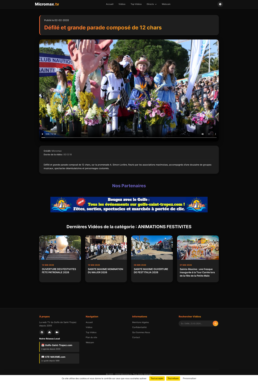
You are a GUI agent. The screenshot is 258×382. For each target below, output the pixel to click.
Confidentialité (139, 327)
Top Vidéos (136, 4)
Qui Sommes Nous (141, 332)
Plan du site (91, 337)
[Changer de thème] (220, 4)
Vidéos (122, 4)
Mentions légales (140, 322)
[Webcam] (57, 332)
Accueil (109, 4)
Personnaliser (189, 378)
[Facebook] (42, 332)
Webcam (166, 4)
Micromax (47, 4)
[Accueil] (49, 332)
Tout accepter (157, 378)
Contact (136, 337)
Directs (150, 4)
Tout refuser (173, 378)
